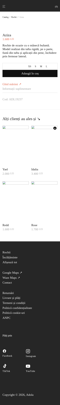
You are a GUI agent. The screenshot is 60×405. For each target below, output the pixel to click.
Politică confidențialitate (17, 308)
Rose (34, 225)
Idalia (34, 169)
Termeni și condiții (13, 303)
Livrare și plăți (11, 298)
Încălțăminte (10, 257)
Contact (7, 282)
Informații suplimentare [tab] (16, 88)
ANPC (6, 317)
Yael (5, 169)
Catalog (5, 17)
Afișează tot (9, 262)
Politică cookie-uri (13, 312)
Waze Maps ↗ (11, 277)
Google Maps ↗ (12, 272)
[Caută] (53, 6)
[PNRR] (18, 324)
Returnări (8, 293)
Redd (5, 225)
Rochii (13, 17)
